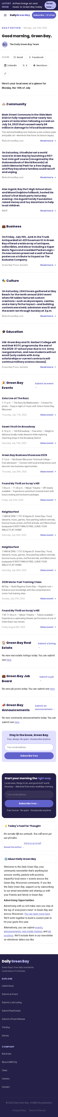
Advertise (6, 1054)
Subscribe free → (29, 803)
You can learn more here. (37, 913)
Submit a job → (46, 678)
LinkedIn (12, 65)
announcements (12, 931)
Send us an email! (32, 843)
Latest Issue (8, 986)
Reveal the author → (14, 847)
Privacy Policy (19, 1110)
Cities (4, 1070)
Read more (46, 140)
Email (20, 57)
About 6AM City (9, 1062)
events (39, 927)
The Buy (6, 1027)
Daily (20, 15)
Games (5, 1035)
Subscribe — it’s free (44, 15)
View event (46, 414)
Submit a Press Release (13, 1019)
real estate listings (32, 931)
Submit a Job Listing (12, 1002)
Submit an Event (10, 994)
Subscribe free (29, 755)
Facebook (37, 57)
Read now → (50, 5)
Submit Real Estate (11, 1010)
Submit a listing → (47, 645)
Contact (6, 1087)
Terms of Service (37, 1110)
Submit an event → (44, 385)
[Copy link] (5, 73)
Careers (6, 1078)
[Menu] (5, 15)
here (8, 659)
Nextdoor (42, 65)
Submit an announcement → (45, 707)
